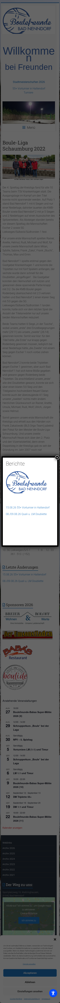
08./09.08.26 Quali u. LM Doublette (26, 514)
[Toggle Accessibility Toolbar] (53, 994)
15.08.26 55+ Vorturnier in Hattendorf (28, 507)
